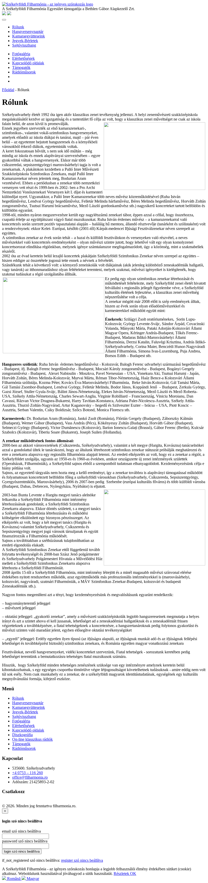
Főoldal (8, 90)
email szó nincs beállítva (21, 831)
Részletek (122, 873)
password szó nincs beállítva (24, 841)
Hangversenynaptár (27, 31)
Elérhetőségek (23, 58)
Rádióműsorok (24, 72)
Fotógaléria (21, 54)
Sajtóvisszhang (24, 45)
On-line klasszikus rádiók (32, 739)
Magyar (32, 878)
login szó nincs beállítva (22, 851)
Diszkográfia (22, 735)
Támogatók (21, 67)
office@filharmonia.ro (30, 777)
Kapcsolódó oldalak (28, 63)
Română (14, 878)
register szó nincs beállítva (82, 860)
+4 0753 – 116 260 (27, 773)
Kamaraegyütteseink (28, 36)
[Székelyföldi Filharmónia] (47, 4)
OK (133, 873)
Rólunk (18, 27)
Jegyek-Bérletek (25, 40)
